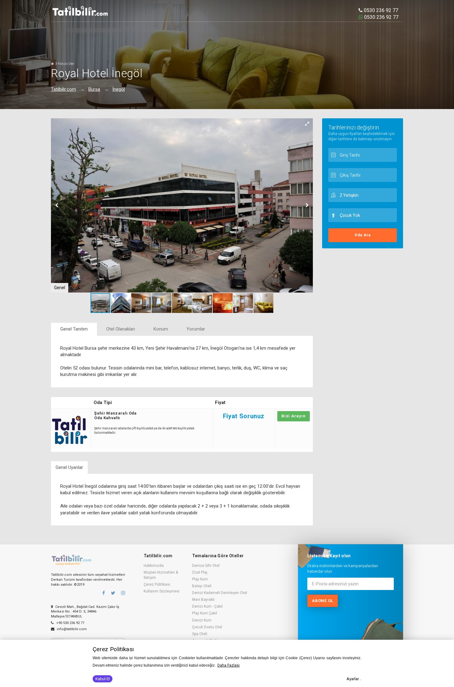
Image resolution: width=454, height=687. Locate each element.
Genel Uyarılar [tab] (69, 467)
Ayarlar (353, 678)
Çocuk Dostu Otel (207, 627)
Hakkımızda (154, 565)
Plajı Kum (200, 579)
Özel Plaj (199, 572)
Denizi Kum (202, 620)
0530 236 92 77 (380, 10)
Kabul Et (102, 678)
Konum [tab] (160, 329)
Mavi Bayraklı (203, 599)
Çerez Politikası (157, 584)
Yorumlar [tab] (196, 329)
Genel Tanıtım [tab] (74, 329)
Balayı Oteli (202, 586)
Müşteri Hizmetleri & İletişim (161, 575)
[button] (307, 124)
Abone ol (322, 600)
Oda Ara (363, 235)
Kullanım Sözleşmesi (161, 591)
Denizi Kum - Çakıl (207, 606)
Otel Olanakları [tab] (120, 329)
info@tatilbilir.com (71, 629)
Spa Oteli (199, 634)
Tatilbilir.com (63, 89)
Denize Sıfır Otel (206, 565)
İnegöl (118, 89)
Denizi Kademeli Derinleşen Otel (219, 593)
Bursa (94, 89)
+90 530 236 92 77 (69, 623)
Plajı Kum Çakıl (204, 613)
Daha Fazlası (228, 665)
